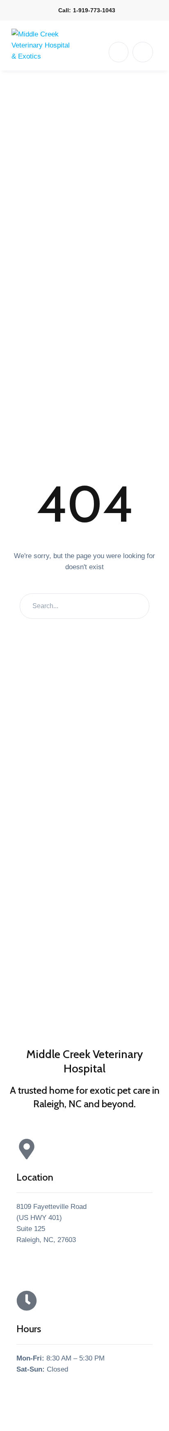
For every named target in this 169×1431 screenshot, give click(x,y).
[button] (118, 52)
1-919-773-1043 (94, 10)
